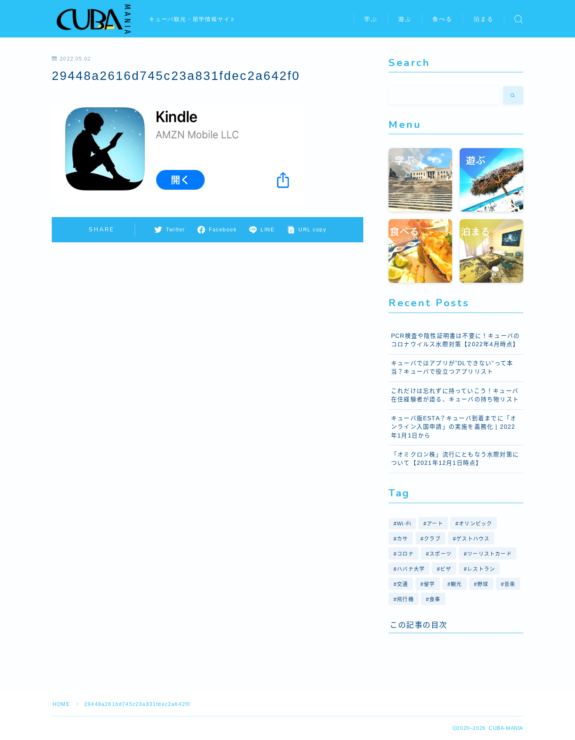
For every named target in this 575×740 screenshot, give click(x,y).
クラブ (432, 539)
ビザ (446, 569)
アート (435, 524)
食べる (442, 19)
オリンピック (475, 524)
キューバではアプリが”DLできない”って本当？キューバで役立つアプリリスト (452, 367)
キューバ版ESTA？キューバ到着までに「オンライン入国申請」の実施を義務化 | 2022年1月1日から (453, 427)
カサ (402, 539)
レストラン (481, 569)
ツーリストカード (489, 554)
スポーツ (440, 554)
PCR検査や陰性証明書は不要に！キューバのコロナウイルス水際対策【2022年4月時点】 (455, 340)
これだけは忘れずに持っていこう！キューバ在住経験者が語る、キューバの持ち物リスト (455, 395)
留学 (429, 584)
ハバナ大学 (411, 569)
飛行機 (405, 599)
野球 (483, 584)
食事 (434, 599)
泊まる (484, 19)
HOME (61, 704)
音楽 (509, 584)
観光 (456, 584)
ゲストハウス (473, 539)
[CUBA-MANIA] (94, 19)
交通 (402, 584)
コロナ (405, 554)
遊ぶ (405, 19)
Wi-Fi (404, 524)
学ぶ (371, 19)
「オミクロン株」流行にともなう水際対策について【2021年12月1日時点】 (455, 458)
